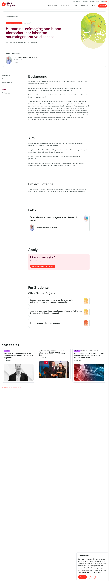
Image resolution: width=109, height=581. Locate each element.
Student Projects (14, 16)
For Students (6, 93)
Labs (3, 86)
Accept (82, 577)
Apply (4, 89)
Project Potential (7, 82)
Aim (3, 79)
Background (6, 75)
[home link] (9, 4)
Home (7, 16)
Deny (92, 577)
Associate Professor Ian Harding (42, 266)
